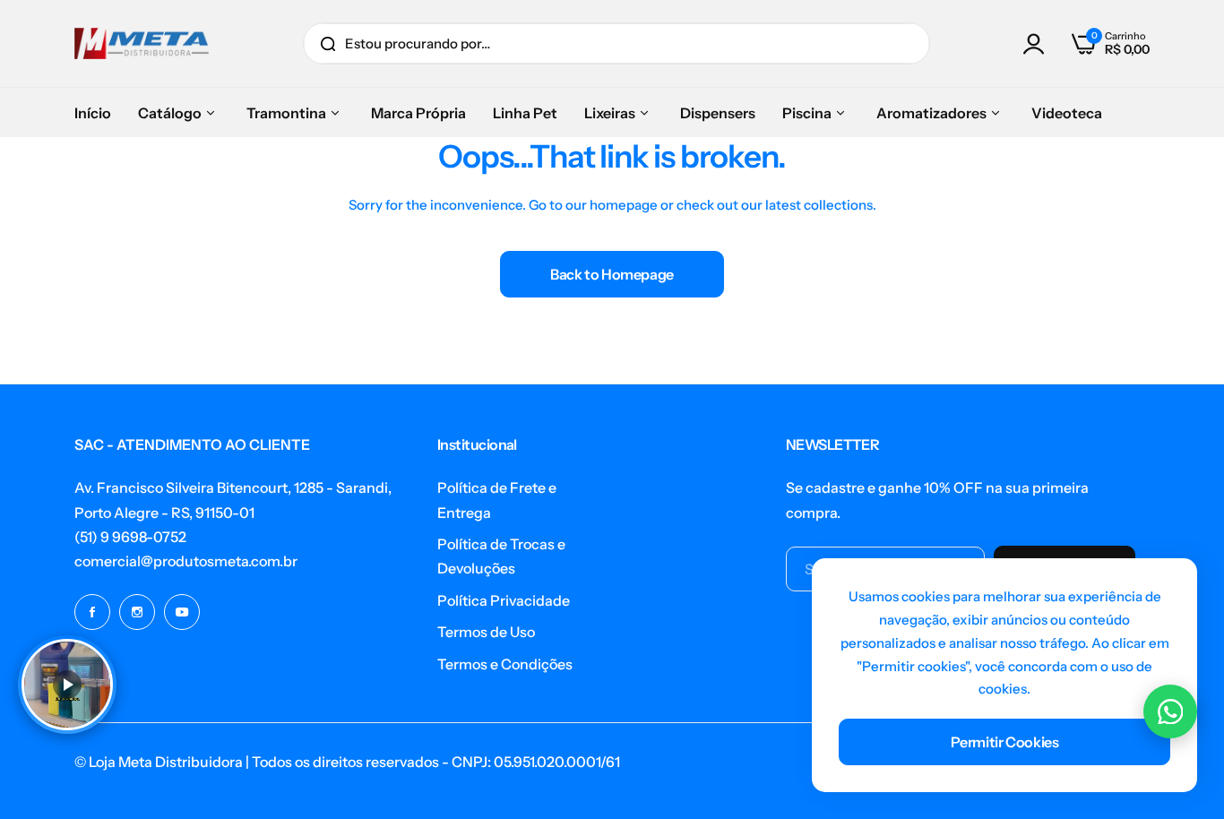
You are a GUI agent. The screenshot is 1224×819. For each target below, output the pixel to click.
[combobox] (616, 43)
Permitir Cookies (1005, 742)
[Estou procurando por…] (328, 43)
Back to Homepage (612, 274)
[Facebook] (92, 612)
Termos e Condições (505, 664)
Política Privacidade (503, 600)
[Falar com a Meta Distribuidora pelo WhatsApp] (1170, 711)
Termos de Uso (486, 632)
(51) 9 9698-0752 (130, 537)
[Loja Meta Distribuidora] (141, 43)
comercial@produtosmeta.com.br (185, 561)
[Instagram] (137, 612)
